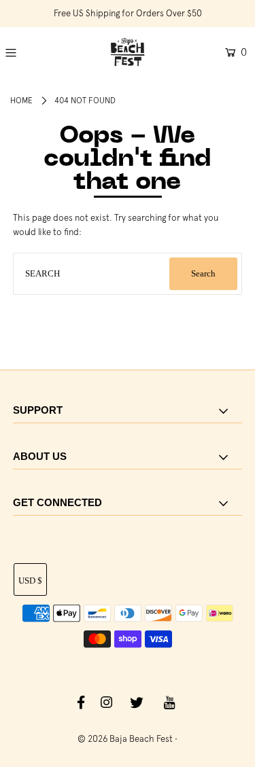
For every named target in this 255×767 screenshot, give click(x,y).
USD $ (30, 580)
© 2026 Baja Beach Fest (125, 739)
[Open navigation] (25, 52)
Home (21, 100)
